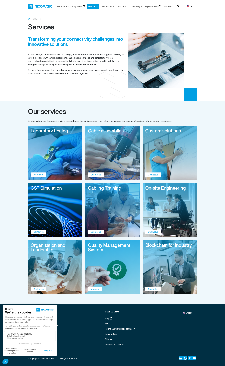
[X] (190, 358)
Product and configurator (69, 6)
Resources (107, 6)
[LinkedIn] (181, 358)
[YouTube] (194, 358)
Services (92, 6)
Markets (121, 6)
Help (107, 318)
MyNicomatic (152, 6)
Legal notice (111, 334)
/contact (112, 153)
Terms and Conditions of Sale (119, 329)
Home (29, 19)
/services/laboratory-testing (55, 153)
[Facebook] (185, 358)
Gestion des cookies (114, 344)
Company (135, 6)
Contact (168, 6)
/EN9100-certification (112, 267)
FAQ (107, 324)
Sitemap (109, 339)
